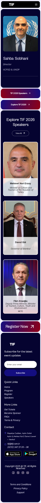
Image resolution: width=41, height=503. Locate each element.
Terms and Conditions (20, 484)
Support (20, 492)
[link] (20, 93)
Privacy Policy (20, 488)
